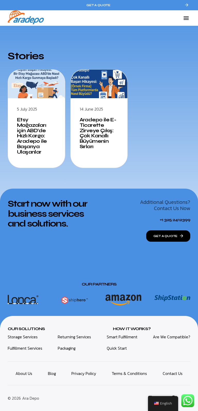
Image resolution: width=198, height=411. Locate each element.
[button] (186, 18)
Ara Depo (30, 398)
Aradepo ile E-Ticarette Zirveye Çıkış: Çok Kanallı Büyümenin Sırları (98, 133)
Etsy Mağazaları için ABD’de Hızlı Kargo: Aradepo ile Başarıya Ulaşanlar (32, 136)
